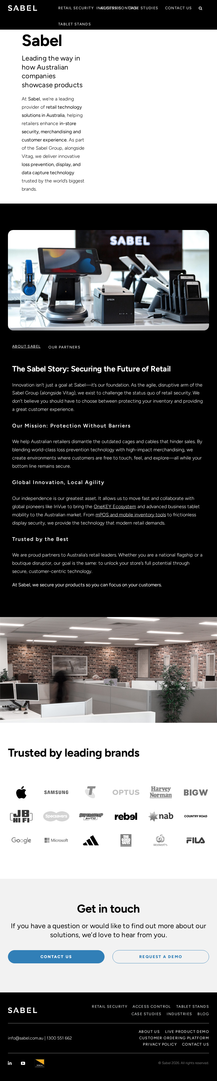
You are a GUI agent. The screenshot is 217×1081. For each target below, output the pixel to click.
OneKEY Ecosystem (115, 506)
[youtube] (23, 1063)
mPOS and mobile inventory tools (131, 515)
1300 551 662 (59, 1038)
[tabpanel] (108, 476)
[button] (200, 8)
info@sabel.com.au (25, 1038)
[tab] (26, 346)
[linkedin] (10, 1063)
